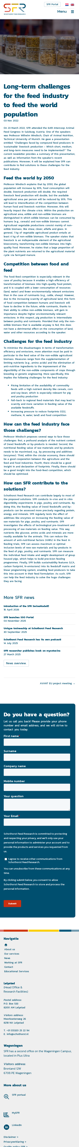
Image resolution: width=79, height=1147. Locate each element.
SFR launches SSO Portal (19, 617)
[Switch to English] (72, 5)
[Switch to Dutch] (67, 5)
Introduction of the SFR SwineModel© (26, 606)
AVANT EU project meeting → (57, 683)
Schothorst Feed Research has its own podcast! (32, 639)
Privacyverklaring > (15, 1142)
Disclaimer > (11, 1137)
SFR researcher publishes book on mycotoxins (32, 650)
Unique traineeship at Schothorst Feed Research (33, 628)
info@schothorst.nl (17, 1034)
